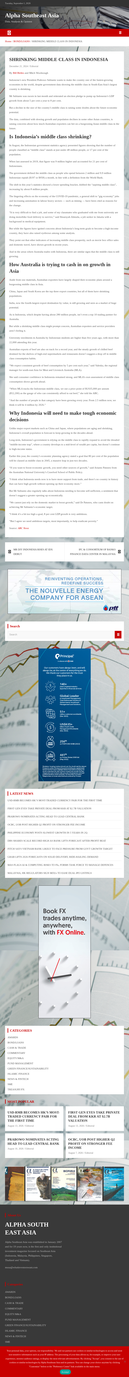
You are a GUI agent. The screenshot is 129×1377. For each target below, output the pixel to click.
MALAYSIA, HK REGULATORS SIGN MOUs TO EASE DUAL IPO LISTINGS (50, 873)
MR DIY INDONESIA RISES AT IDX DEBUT (33, 551)
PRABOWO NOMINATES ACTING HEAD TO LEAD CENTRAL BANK (46, 816)
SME (10, 1084)
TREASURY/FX (16, 1089)
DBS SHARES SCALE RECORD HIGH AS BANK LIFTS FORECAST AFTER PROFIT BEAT (57, 840)
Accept (65, 1372)
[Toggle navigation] (9, 33)
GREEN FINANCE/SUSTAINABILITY (28, 1068)
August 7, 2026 (75, 1153)
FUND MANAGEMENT (20, 1063)
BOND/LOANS (16, 1042)
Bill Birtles (18, 73)
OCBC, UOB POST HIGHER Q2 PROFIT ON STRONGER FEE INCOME (46, 824)
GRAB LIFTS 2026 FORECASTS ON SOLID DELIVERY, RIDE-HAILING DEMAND (53, 857)
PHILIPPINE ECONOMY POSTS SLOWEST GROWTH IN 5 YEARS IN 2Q (47, 832)
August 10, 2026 (15, 1148)
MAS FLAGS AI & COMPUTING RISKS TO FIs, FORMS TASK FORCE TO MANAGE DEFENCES (60, 865)
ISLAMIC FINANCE (18, 1073)
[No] (124, 1361)
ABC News (23, 528)
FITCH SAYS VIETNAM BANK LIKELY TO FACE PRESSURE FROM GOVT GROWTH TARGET (60, 848)
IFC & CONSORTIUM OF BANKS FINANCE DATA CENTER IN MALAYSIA (93, 551)
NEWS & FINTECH (18, 1079)
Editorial (34, 66)
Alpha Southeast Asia (32, 15)
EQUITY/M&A (16, 1058)
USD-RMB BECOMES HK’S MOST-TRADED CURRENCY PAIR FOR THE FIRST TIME (55, 800)
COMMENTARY (16, 1053)
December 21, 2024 (18, 66)
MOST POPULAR (20, 1101)
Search (118, 634)
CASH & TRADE (17, 1047)
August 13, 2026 (15, 1126)
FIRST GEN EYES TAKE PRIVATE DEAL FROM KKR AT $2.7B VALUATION (49, 808)
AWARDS (13, 1037)
